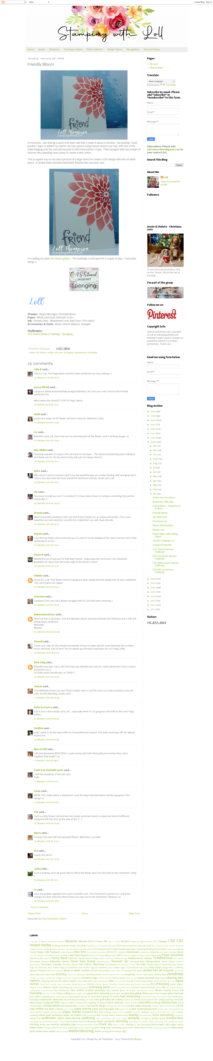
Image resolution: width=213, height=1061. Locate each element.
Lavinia (64, 955)
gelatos (74, 994)
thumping (146, 1025)
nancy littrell (41, 387)
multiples (82, 1006)
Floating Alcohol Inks (156, 949)
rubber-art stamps (72, 1015)
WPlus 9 (172, 968)
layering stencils (172, 1000)
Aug (155, 463)
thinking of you (133, 1025)
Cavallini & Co (93, 946)
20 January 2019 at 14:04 (46, 503)
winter (97, 1031)
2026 (153, 411)
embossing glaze (80, 988)
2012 (153, 605)
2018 (153, 579)
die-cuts (171, 981)
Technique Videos (73, 49)
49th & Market (40, 942)
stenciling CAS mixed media (141, 1022)
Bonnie (38, 534)
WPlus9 (179, 968)
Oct (155, 454)
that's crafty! (119, 1025)
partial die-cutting (166, 1009)
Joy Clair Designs (37, 955)
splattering (88, 1018)
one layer (59, 353)
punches (136, 1012)
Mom (114, 955)
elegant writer (36, 988)
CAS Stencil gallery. (60, 258)
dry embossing (159, 984)
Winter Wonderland (163, 525)
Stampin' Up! (120, 961)
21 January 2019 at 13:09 (46, 802)
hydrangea (35, 1000)
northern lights (157, 1006)
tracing (180, 1025)
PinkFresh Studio (76, 958)
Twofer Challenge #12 (164, 541)
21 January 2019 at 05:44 (46, 719)
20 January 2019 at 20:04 (47, 632)
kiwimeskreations (44, 614)
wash (65, 1028)
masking (155, 1003)
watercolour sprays (161, 1028)
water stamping (113, 1028)
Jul (154, 468)
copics (65, 981)
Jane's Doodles (169, 952)
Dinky (84, 949)
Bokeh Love (159, 530)
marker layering (114, 1003)
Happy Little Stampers (49, 952)
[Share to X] (63, 348)
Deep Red (77, 949)
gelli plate (82, 994)
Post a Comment (40, 907)
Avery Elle (102, 941)
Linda (37, 791)
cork (79, 981)
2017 (153, 583)
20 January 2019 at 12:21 (46, 405)
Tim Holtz (140, 964)
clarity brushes (118, 978)
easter (173, 984)
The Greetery (111, 965)
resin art (166, 1012)
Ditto (89, 949)
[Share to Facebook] (65, 348)
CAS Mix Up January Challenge (163, 571)
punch (128, 1012)
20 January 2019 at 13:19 (46, 482)
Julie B (38, 369)
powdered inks (90, 1012)
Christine (39, 597)
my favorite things (96, 1006)
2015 (153, 592)
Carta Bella (81, 946)
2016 (153, 587)
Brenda (38, 513)
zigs (124, 1031)
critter (111, 981)
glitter (32, 997)
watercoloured (61, 1032)
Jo (35, 890)
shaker (112, 1015)
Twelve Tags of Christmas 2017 (97, 968)
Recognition (133, 49)
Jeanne (38, 686)
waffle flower (56, 1028)
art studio (178, 971)
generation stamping (98, 993)
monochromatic (69, 1006)
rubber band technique (50, 1015)
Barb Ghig (39, 662)
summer (55, 1024)
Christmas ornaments (126, 946)
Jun (155, 472)
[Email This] (57, 348)
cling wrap (160, 978)
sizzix (155, 1015)
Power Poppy (92, 958)
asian (32, 975)
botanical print (109, 975)
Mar (155, 485)
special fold (35, 1018)
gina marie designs (159, 994)
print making (105, 1012)
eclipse (180, 984)
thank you (105, 1024)
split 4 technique (103, 1018)
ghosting (129, 993)
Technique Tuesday (51, 964)
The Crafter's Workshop (91, 964)
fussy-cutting (63, 993)
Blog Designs (156, 68)
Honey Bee (91, 952)
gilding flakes (142, 993)
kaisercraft (128, 1000)
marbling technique (97, 1003)
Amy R (91, 941)
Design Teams (114, 49)
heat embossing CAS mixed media (156, 997)
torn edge (170, 1024)
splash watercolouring (68, 1018)
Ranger (124, 959)
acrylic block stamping (119, 971)
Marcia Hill (40, 749)
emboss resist (50, 987)
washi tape (73, 1028)
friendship (36, 993)
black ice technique (76, 975)
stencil (62, 1022)
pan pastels (68, 1009)
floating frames (171, 991)
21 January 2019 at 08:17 (46, 760)
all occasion (166, 970)
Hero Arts (80, 952)
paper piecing (83, 1009)
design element (160, 981)
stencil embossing (87, 1022)
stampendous (80, 353)
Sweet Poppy (168, 962)
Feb (155, 489)
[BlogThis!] (60, 348)
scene (97, 1015)
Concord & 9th (161, 946)
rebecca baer (155, 1012)
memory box (169, 1002)
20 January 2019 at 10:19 (46, 378)
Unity (151, 967)
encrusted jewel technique (142, 988)
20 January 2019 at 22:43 (46, 677)
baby (37, 975)
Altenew (83, 941)
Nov (155, 450)
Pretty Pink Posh (106, 959)
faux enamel (47, 991)
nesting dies (111, 1006)
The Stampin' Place (126, 965)
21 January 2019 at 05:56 (46, 739)
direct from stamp (48, 984)
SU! (175, 959)
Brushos (125, 941)
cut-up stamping (122, 981)
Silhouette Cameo (59, 961)
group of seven (111, 996)
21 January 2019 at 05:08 (46, 698)
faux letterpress (62, 991)
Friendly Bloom (160, 513)
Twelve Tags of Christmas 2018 (128, 968)
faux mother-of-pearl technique (88, 990)
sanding (90, 1015)
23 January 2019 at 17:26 (46, 841)
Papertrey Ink (36, 958)
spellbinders (48, 1018)
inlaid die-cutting (114, 999)
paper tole (113, 1009)
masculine (144, 1002)
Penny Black (59, 958)
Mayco (43, 353)
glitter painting (43, 997)
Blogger (138, 1039)
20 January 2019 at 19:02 (46, 587)
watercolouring (81, 1031)
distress (90, 984)
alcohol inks (150, 970)
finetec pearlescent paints (142, 991)
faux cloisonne (172, 988)
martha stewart (131, 1003)
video (40, 1027)
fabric (158, 988)
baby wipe (45, 975)
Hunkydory (101, 952)
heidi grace (178, 997)
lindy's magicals (45, 1003)
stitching (34, 1024)
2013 (153, 601)
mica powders (36, 1006)
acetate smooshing (99, 971)
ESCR (94, 949)
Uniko (145, 968)
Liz (35, 432)
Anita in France (43, 707)
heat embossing (130, 996)
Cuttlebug (47, 949)
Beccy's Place (114, 942)
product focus (118, 1012)
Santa (180, 959)
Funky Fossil (171, 949)
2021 (153, 433)
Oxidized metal (143, 955)
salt (84, 1015)
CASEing (56, 946)
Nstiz (37, 471)
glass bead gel (175, 993)
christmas (175, 974)
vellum (33, 1027)
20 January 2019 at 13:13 (46, 461)
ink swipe (90, 1000)
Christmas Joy (160, 521)
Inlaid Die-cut (156, 952)
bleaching (90, 975)
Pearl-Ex (47, 959)
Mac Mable (40, 450)
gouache (66, 997)
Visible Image (161, 968)
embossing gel (65, 988)
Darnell (38, 641)
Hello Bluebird (67, 952)
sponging (68, 353)
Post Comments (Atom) (54, 919)
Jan (155, 494)
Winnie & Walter (72, 970)
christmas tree (104, 978)
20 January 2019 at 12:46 (46, 422)
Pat (36, 812)
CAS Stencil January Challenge (163, 550)
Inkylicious (145, 952)
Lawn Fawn (74, 955)
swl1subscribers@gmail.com (163, 149)
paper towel (125, 1009)
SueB (37, 414)
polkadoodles (56, 1012)
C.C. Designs (160, 941)
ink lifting (80, 1000)
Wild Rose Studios (55, 971)
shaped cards (121, 1015)
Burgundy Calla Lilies (163, 502)
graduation (75, 997)
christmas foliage (54, 978)
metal (180, 1003)
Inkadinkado (132, 952)
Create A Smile (36, 949)
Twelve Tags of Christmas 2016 (67, 968)
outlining (59, 1009)
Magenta (85, 955)
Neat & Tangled (129, 955)
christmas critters (38, 978)
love (56, 1002)
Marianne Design (97, 955)
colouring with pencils (51, 981)
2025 (153, 416)
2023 (153, 424)
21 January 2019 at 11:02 (46, 781)
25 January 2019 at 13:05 (46, 901)
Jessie (42, 49)
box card (120, 975)
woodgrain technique (112, 1032)
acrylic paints (136, 971)
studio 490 (45, 1025)
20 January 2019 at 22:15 (46, 653)
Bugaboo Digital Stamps (142, 942)
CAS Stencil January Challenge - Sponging (50, 334)
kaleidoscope (140, 1000)
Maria (37, 833)
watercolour (127, 1028)
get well (120, 994)
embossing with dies (120, 988)
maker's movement (78, 1003)
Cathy (37, 869)
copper (73, 981)
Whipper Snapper (38, 971)
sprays (155, 1018)
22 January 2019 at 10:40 (46, 823)
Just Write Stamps (53, 955)
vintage (46, 1028)
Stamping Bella (137, 962)
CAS (38, 353)
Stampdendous (103, 962)
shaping (133, 1015)
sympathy (65, 1024)
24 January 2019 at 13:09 (46, 859)
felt (127, 991)
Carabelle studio (67, 946)
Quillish (38, 728)
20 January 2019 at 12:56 (46, 440)
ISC (115, 952)
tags (73, 1024)
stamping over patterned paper (44, 1022)
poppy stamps (72, 1012)
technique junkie (91, 1025)
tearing (80, 1025)
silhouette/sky (145, 1015)
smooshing (167, 1015)
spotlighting (145, 1018)
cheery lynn (160, 974)
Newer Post (34, 913)
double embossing (125, 984)
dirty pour (81, 984)
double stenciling (142, 984)
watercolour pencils (143, 1028)
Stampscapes (153, 961)
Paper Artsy (156, 955)
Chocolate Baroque (107, 946)
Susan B (38, 555)
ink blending (69, 1000)
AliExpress (71, 941)
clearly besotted (146, 978)
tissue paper (158, 1024)
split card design (119, 1018)
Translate (171, 85)
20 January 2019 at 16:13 (46, 524)
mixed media (51, 1005)
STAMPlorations (163, 958)
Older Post (134, 913)
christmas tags (89, 978)
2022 (153, 429)
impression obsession (51, 999)
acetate (85, 970)
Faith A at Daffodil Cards (48, 770)
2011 (152, 609)
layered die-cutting (156, 1000)
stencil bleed (72, 1022)
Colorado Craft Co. (146, 946)
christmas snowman (71, 978)
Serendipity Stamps (39, 962)
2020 (153, 438)
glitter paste (55, 997)
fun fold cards (49, 994)
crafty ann (87, 981)
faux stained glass (115, 991)
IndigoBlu (121, 952)
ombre (51, 353)
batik (53, 975)
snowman (178, 1015)
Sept (156, 459)
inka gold (99, 999)
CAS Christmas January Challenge (165, 557)
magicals (64, 1003)
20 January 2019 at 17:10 (46, 545)
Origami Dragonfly (162, 545)
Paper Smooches (172, 955)
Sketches (54, 49)
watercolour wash (45, 1031)
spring (162, 1018)
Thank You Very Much (164, 498)
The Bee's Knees (70, 965)
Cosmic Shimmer (176, 946)
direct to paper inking (67, 984)
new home (121, 1006)
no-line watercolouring (139, 1006)
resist (173, 1012)
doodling (113, 984)
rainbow (145, 1012)
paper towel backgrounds (144, 1009)
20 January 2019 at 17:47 (46, 566)
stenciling (92, 353)
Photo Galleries (95, 49)
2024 (153, 420)
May (155, 476)
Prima (118, 958)
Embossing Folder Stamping (132, 949)
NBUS (119, 955)
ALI (36, 851)
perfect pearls (42, 1012)
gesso (113, 994)
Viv (36, 492)
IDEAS (110, 952)
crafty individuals (99, 981)
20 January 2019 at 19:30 (46, 605)
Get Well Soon (160, 517)
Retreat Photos (152, 49)
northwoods (170, 1006)
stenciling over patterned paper (169, 1022)
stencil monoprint (105, 1021)
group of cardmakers (91, 997)
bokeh (99, 975)
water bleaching (86, 1028)
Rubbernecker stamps (140, 958)
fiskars (158, 990)
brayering (130, 974)
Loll (166, 177)
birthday (61, 974)
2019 (153, 442)
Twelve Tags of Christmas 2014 (161, 965)
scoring (104, 1015)
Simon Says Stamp (82, 961)
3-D (31, 942)
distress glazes (101, 984)
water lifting (99, 1028)
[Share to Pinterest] (68, 348)
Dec (155, 446)
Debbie (38, 576)
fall (163, 987)
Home (31, 49)
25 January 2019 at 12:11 (46, 880)
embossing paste (99, 987)
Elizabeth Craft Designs (108, 949)
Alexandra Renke (56, 942)
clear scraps (131, 978)
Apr (155, 481)
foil (181, 990)
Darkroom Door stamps (62, 949)
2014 (153, 596)
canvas (139, 975)
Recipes (154, 64)
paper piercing (100, 1009)
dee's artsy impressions (142, 981)
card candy (148, 975)
